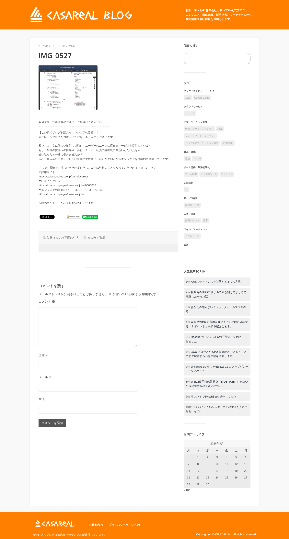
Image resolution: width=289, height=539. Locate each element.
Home (46, 45)
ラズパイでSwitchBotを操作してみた (213, 396)
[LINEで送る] (90, 217)
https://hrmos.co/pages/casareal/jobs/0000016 (67, 185)
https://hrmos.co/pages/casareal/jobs (61, 194)
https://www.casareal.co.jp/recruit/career (63, 176)
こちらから (95, 122)
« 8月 (187, 489)
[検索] (243, 58)
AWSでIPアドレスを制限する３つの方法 (216, 281)
